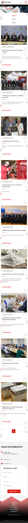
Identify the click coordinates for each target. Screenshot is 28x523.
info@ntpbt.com (7, 463)
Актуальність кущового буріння (13, 274)
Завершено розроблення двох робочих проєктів (12, 408)
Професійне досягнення (10, 141)
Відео (14, 22)
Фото (14, 19)
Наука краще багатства (10, 363)
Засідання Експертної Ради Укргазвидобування (11, 318)
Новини (14, 16)
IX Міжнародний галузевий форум (13, 230)
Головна (3, 5)
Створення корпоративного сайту (11, 520)
